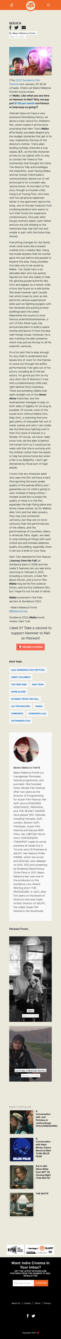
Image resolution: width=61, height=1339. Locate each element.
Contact (27, 1303)
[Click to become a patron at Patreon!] (30, 646)
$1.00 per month (24, 103)
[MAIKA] (30, 749)
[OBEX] (30, 979)
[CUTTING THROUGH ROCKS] (30, 1054)
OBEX (31, 1011)
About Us (16, 1303)
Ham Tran (38, 685)
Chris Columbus (20, 677)
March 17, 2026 (30, 1016)
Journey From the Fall (25, 699)
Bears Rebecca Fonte (24, 33)
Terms (37, 1303)
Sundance (17, 714)
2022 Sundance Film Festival (28, 670)
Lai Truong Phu (20, 706)
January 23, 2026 (30, 1075)
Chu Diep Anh (19, 685)
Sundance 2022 (37, 714)
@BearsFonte (18, 611)
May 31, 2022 (17, 36)
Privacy (47, 1303)
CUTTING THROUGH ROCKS (30, 1070)
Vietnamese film (20, 721)
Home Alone (18, 692)
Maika (39, 706)
